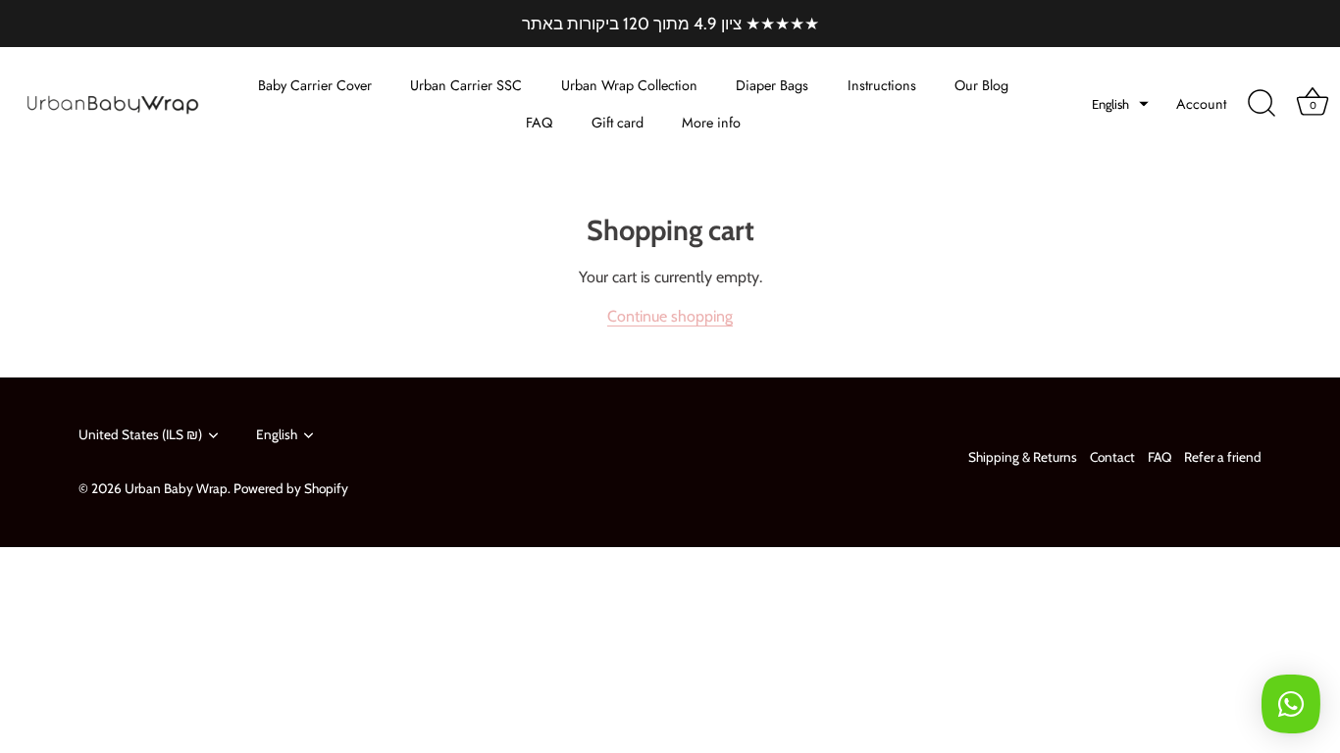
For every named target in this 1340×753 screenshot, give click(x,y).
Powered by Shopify (290, 488)
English (276, 434)
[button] (1120, 104)
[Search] (1261, 104)
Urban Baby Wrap (176, 488)
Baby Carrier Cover (315, 85)
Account (1201, 104)
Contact (1112, 457)
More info (711, 122)
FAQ (539, 122)
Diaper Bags (772, 85)
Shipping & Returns (1022, 457)
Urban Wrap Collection (629, 85)
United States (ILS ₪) (140, 434)
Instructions (882, 85)
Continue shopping (670, 316)
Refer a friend (1223, 457)
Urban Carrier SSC (466, 85)
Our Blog (981, 85)
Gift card (618, 122)
